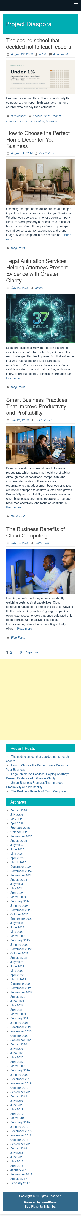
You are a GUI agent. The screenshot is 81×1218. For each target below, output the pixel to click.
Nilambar (50, 1206)
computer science (17, 121)
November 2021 (21, 988)
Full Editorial (47, 153)
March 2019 (18, 1118)
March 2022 (18, 979)
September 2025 (21, 836)
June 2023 (17, 927)
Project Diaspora (28, 23)
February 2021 (20, 1018)
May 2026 (16, 819)
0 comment (60, 54)
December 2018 (21, 1131)
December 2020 (21, 1027)
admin (43, 54)
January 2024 (19, 905)
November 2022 (21, 949)
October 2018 (19, 1140)
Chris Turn (42, 543)
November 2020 (21, 1031)
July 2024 (16, 884)
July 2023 (16, 923)
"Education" (18, 116)
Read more (13, 378)
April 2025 (17, 858)
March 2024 (18, 897)
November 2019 (21, 1083)
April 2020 (17, 1061)
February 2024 (20, 901)
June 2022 (17, 966)
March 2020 (18, 1066)
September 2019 (21, 1092)
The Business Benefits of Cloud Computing (35, 532)
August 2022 (18, 957)
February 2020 (20, 1070)
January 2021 (19, 1022)
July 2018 (16, 1153)
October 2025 (19, 832)
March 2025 (18, 862)
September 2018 (21, 1144)
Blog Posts (18, 248)
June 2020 (17, 1053)
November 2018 (21, 1135)
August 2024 (18, 879)
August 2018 (18, 1148)
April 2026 (17, 823)
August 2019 (18, 1096)
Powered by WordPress (40, 1202)
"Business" (18, 516)
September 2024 (21, 875)
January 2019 (19, 1126)
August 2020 (18, 1044)
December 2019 (21, 1079)
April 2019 (17, 1113)
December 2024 (21, 866)
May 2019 (16, 1109)
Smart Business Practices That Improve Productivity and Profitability (36, 406)
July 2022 (16, 962)
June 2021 (17, 1001)
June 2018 (17, 1157)
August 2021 (18, 996)
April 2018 (17, 1166)
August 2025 (18, 840)
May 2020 (16, 1057)
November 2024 (21, 871)
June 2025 (17, 849)
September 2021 (21, 992)
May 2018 (16, 1161)
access (37, 116)
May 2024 (16, 888)
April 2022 (17, 975)
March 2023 (18, 936)
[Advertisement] (40, 699)
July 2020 (16, 1048)
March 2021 (18, 1014)
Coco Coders (52, 116)
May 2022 (16, 970)
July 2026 (16, 814)
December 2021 (21, 983)
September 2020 (21, 1040)
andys (39, 287)
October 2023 (19, 914)
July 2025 (16, 845)
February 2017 (20, 1183)
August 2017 (18, 1179)
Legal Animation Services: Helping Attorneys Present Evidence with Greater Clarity (37, 270)
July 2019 (16, 1100)
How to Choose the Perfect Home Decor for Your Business (38, 139)
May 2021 (16, 1005)
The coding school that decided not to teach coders (38, 43)
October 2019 (19, 1087)
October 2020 (19, 1035)
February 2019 (20, 1122)
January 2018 (19, 1170)
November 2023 (21, 910)
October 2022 (19, 953)
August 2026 (18, 810)
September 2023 (21, 918)
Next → (32, 652)
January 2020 (19, 1074)
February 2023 (20, 940)
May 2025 (16, 853)
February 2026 (20, 827)
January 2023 (19, 944)
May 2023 (16, 931)
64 (22, 652)
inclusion (51, 121)
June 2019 (17, 1105)
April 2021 (17, 1009)
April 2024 (17, 892)
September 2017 (21, 1174)
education (37, 121)
